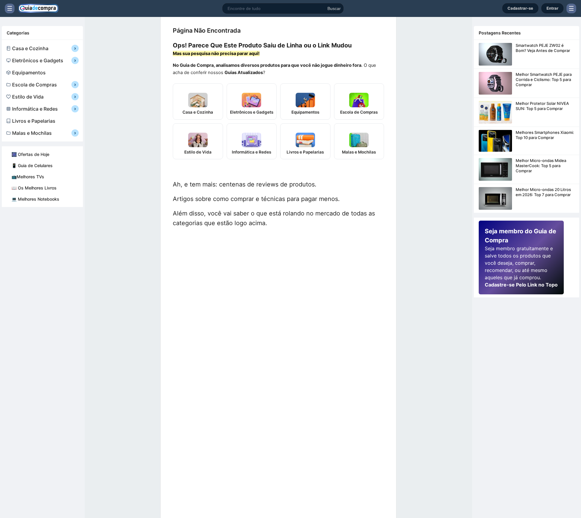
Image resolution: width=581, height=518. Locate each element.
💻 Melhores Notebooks (35, 199)
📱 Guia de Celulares (32, 165)
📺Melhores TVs (27, 176)
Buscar (334, 8)
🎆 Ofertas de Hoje (30, 154)
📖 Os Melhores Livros (34, 187)
